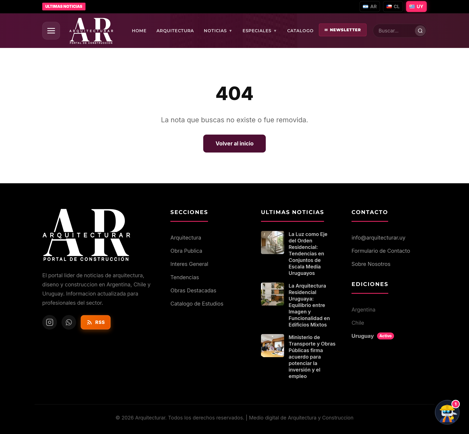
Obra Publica (186, 250)
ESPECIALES (259, 30)
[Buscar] (420, 30)
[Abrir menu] (51, 31)
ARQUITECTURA (175, 30)
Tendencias (184, 277)
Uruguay (372, 336)
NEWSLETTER (343, 30)
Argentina (363, 309)
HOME (139, 30)
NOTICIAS (218, 30)
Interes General (189, 264)
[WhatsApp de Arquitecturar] (69, 322)
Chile (358, 322)
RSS (100, 322)
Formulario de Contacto (381, 250)
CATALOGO (300, 30)
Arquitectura (185, 237)
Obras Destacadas (193, 290)
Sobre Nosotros (371, 264)
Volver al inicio (235, 143)
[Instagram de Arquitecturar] (49, 322)
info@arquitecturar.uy (378, 237)
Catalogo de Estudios (196, 303)
